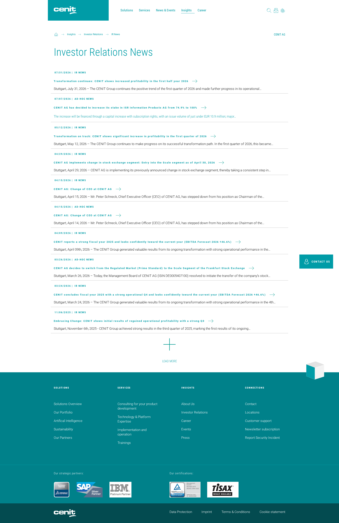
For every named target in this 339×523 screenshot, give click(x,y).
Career (202, 10)
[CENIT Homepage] (65, 10)
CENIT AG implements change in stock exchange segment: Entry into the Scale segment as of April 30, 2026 (134, 162)
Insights (186, 10)
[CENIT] (56, 34)
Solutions (126, 10)
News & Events (165, 10)
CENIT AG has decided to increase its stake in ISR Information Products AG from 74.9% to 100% (125, 107)
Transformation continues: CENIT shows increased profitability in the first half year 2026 (121, 81)
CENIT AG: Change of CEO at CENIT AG (83, 188)
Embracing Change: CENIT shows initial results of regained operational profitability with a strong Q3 (129, 320)
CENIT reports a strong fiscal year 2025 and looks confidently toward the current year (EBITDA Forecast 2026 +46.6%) (143, 241)
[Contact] (275, 10)
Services (144, 10)
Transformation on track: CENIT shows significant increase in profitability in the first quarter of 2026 (130, 136)
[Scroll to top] (331, 515)
